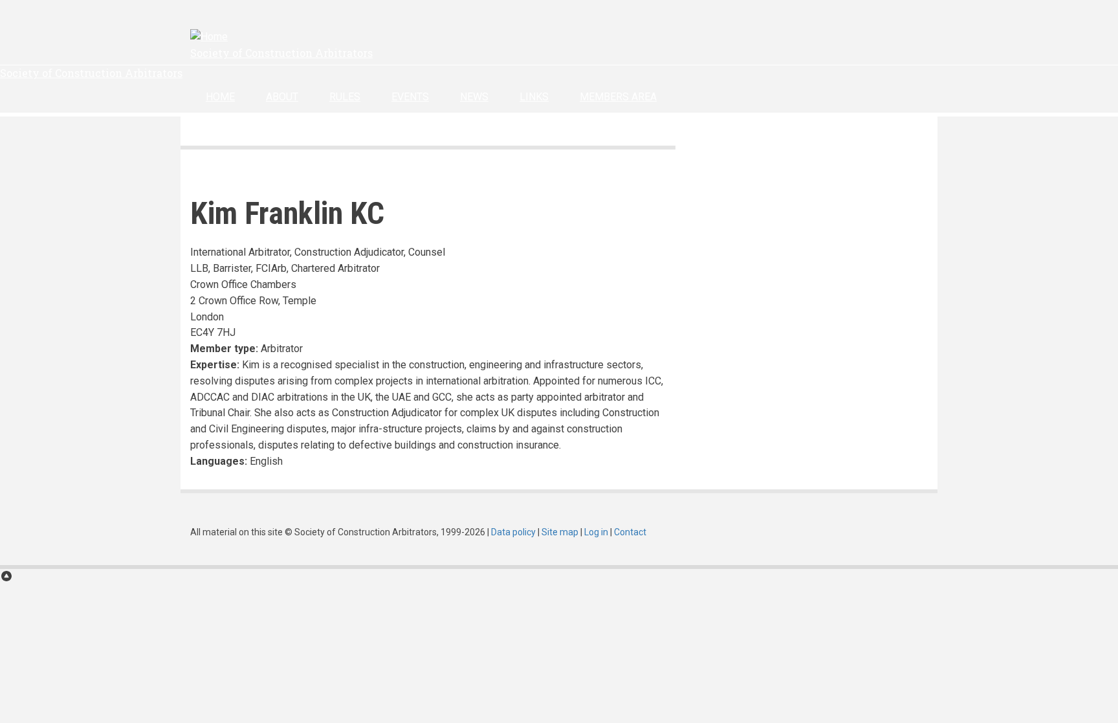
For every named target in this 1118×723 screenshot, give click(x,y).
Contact (630, 532)
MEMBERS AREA (618, 97)
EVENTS (410, 97)
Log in (596, 532)
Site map (560, 532)
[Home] (209, 36)
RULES (344, 97)
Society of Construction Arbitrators (281, 53)
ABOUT (282, 97)
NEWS (474, 97)
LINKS (534, 97)
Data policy (513, 532)
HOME (220, 97)
